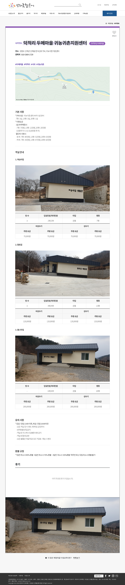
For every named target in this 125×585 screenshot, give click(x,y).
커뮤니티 (52, 13)
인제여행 (76, 13)
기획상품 (85, 13)
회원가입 (106, 5)
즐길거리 (20, 13)
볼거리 (28, 13)
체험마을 (43, 13)
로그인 (99, 5)
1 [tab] (62, 209)
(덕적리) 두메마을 (97, 43)
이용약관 (21, 575)
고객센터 (114, 5)
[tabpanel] (62, 188)
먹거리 (36, 13)
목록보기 (76, 557)
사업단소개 (11, 13)
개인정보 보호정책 (12, 575)
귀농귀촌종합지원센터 (64, 13)
